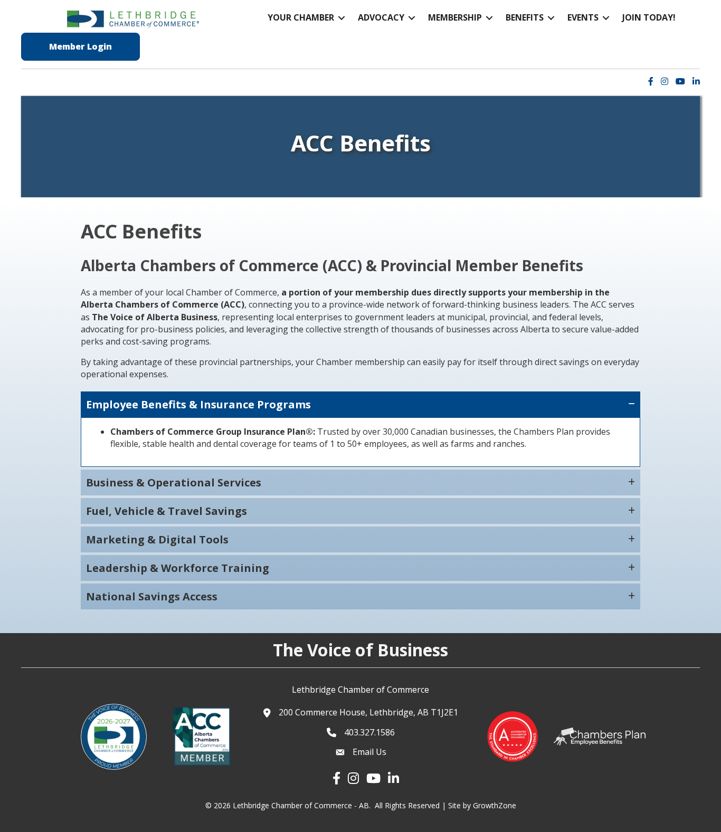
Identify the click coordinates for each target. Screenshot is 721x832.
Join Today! (649, 17)
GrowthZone (494, 805)
